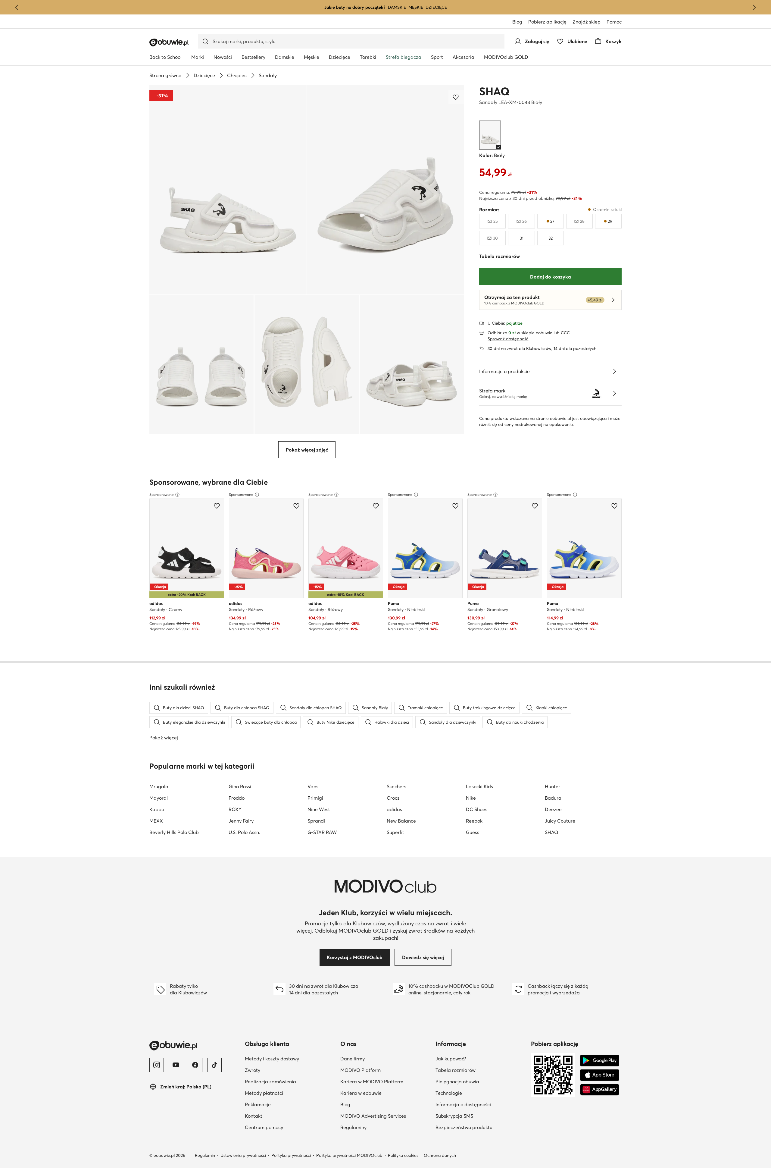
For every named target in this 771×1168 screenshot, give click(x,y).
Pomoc (614, 22)
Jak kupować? (480, 1058)
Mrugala (158, 786)
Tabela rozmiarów (480, 1070)
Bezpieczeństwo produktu (480, 1127)
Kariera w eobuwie (385, 1093)
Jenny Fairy (241, 821)
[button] (228, 189)
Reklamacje (258, 1104)
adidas (394, 809)
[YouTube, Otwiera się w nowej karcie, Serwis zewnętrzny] (176, 1065)
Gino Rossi (240, 786)
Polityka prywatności (291, 1155)
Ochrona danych (440, 1155)
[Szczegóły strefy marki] (614, 393)
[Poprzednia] (17, 7)
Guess (472, 832)
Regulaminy (382, 1127)
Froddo (237, 798)
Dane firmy (381, 1058)
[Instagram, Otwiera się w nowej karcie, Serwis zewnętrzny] (156, 1065)
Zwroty (252, 1070)
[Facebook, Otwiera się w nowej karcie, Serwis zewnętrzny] (195, 1065)
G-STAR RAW (322, 832)
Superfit (395, 832)
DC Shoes (476, 809)
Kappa (156, 809)
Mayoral (158, 798)
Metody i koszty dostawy (272, 1059)
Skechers (396, 786)
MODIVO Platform (385, 1070)
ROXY (235, 809)
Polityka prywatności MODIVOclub (349, 1155)
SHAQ (494, 91)
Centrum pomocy (264, 1127)
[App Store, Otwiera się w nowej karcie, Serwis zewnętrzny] (599, 1075)
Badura (553, 798)
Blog (520, 22)
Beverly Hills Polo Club (174, 832)
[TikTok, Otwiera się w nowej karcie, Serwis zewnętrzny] (214, 1065)
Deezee (553, 809)
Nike (471, 798)
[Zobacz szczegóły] (614, 371)
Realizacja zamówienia (270, 1081)
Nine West (318, 809)
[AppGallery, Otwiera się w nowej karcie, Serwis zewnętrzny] (599, 1090)
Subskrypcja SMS (480, 1116)
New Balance (401, 821)
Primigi (315, 798)
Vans (312, 786)
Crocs (393, 798)
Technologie (478, 1093)
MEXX (156, 821)
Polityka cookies (403, 1155)
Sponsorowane (161, 494)
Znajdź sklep (587, 22)
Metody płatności (264, 1093)
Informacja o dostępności (480, 1104)
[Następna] (754, 7)
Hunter (552, 786)
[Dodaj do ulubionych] (456, 97)
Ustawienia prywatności (243, 1155)
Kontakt (253, 1116)
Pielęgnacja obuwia (480, 1081)
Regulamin (205, 1155)
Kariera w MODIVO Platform (385, 1081)
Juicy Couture (560, 821)
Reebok (474, 821)
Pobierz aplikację (550, 22)
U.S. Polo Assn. (244, 832)
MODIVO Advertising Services (385, 1116)
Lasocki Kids (479, 786)
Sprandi (316, 821)
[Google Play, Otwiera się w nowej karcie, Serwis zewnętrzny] (599, 1061)
